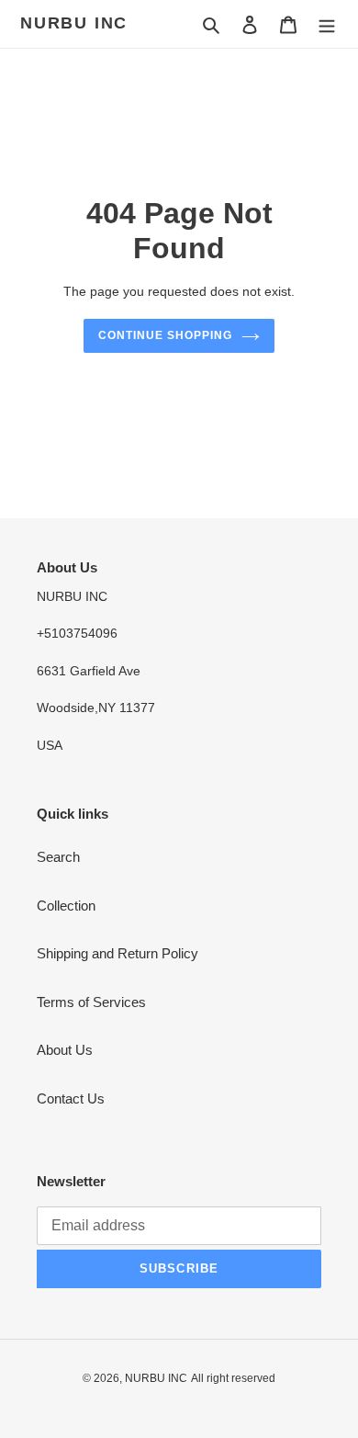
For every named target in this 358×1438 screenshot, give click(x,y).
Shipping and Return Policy (117, 953)
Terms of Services (91, 1002)
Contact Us (71, 1098)
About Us (65, 1050)
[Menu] (327, 24)
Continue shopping (165, 335)
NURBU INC (74, 23)
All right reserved (233, 1378)
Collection (66, 905)
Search (58, 857)
